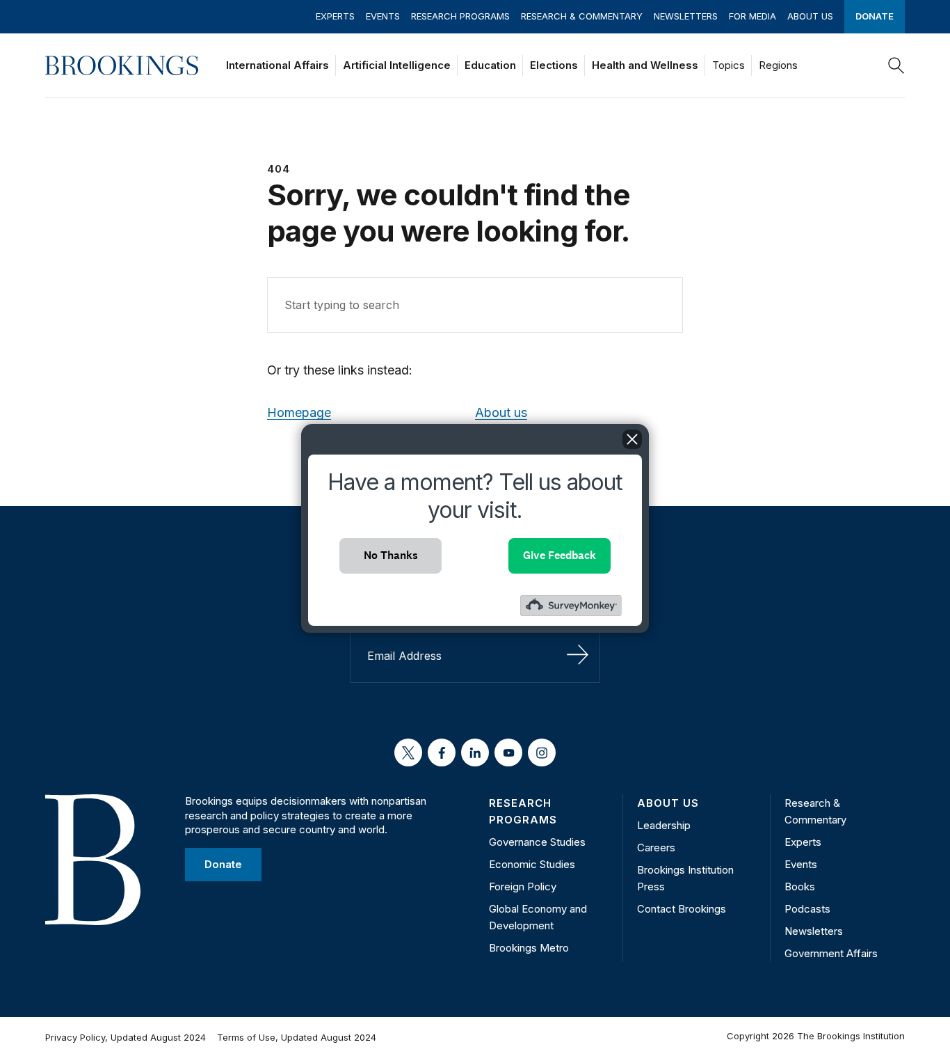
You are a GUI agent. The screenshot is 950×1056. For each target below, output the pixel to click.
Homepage (299, 412)
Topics (728, 65)
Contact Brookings (681, 908)
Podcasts (807, 908)
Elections (554, 65)
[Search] (896, 65)
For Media (752, 16)
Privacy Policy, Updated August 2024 (125, 1037)
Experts (335, 16)
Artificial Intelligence (397, 65)
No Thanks (391, 555)
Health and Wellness (645, 65)
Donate (874, 16)
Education (490, 65)
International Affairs (277, 65)
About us (501, 412)
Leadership (664, 825)
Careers (656, 847)
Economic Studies (532, 864)
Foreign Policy (522, 886)
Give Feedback (559, 555)
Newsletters (686, 16)
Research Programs (460, 16)
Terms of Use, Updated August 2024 (296, 1037)
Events (383, 16)
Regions (778, 65)
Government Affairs (831, 953)
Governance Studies (537, 842)
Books (799, 886)
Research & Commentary (582, 16)
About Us (810, 16)
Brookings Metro (529, 947)
